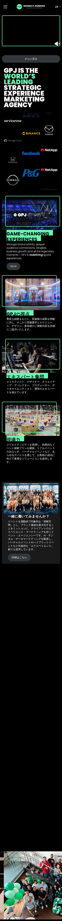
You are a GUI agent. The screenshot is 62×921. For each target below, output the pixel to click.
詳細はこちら (19, 557)
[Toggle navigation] (5, 7)
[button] (56, 6)
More (13, 266)
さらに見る (31, 59)
